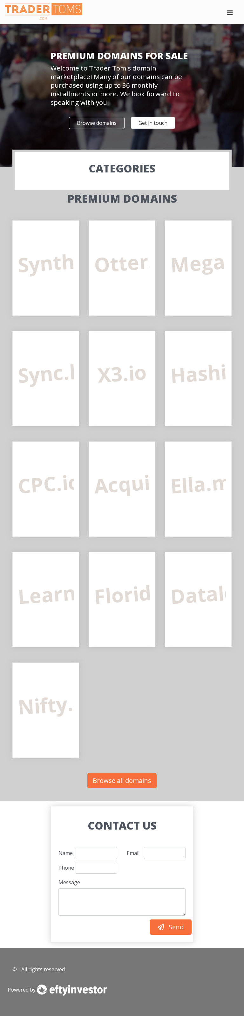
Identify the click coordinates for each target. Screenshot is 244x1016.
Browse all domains (122, 780)
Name (64, 853)
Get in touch (153, 122)
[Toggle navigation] (230, 14)
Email (133, 853)
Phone (64, 867)
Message (69, 882)
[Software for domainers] (72, 989)
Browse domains (97, 122)
